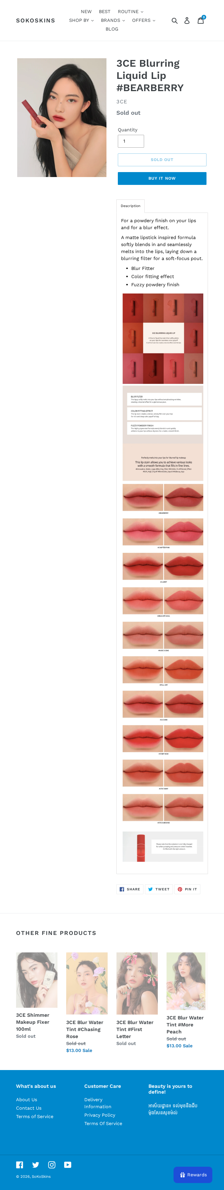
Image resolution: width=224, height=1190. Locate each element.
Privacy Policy (99, 1115)
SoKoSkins (35, 20)
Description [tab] (130, 206)
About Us (26, 1099)
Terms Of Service (103, 1123)
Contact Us (28, 1108)
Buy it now (162, 178)
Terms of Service (34, 1116)
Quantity (127, 129)
